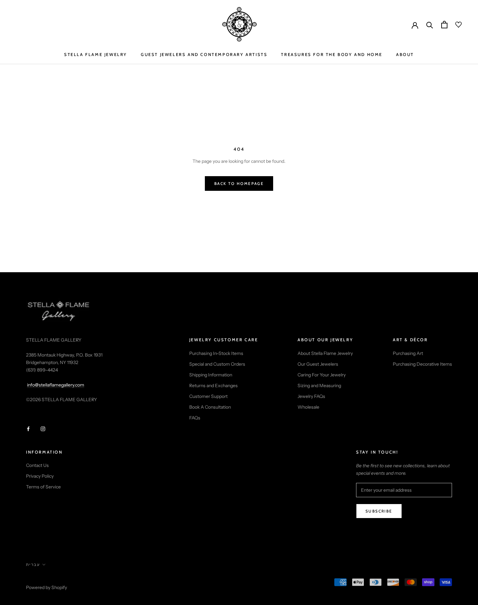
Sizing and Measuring (319, 385)
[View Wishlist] (454, 25)
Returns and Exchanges (213, 385)
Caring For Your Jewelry (322, 375)
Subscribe (378, 511)
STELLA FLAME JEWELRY (95, 54)
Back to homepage (239, 183)
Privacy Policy (40, 476)
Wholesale (308, 407)
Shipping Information (210, 375)
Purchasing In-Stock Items (216, 353)
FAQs (194, 418)
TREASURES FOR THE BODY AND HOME (331, 54)
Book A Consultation (210, 407)
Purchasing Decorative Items (422, 364)
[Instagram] (43, 428)
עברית (33, 564)
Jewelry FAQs (311, 396)
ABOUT (405, 54)
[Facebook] (28, 428)
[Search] (429, 24)
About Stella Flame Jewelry (325, 353)
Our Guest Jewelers (318, 364)
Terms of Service (43, 487)
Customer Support (208, 396)
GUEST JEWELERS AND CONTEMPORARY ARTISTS (204, 54)
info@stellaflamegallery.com (55, 385)
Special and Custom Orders (217, 364)
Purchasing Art (408, 353)
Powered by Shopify (46, 587)
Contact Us (37, 465)
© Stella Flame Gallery (55, 579)
